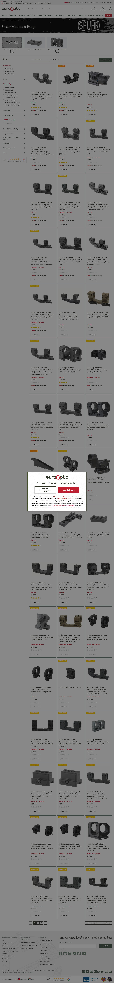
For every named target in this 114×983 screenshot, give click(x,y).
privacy (53, 505)
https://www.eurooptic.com (60, 496)
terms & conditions (70, 505)
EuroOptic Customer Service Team (56, 507)
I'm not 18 (45, 490)
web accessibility (60, 505)
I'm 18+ (69, 490)
